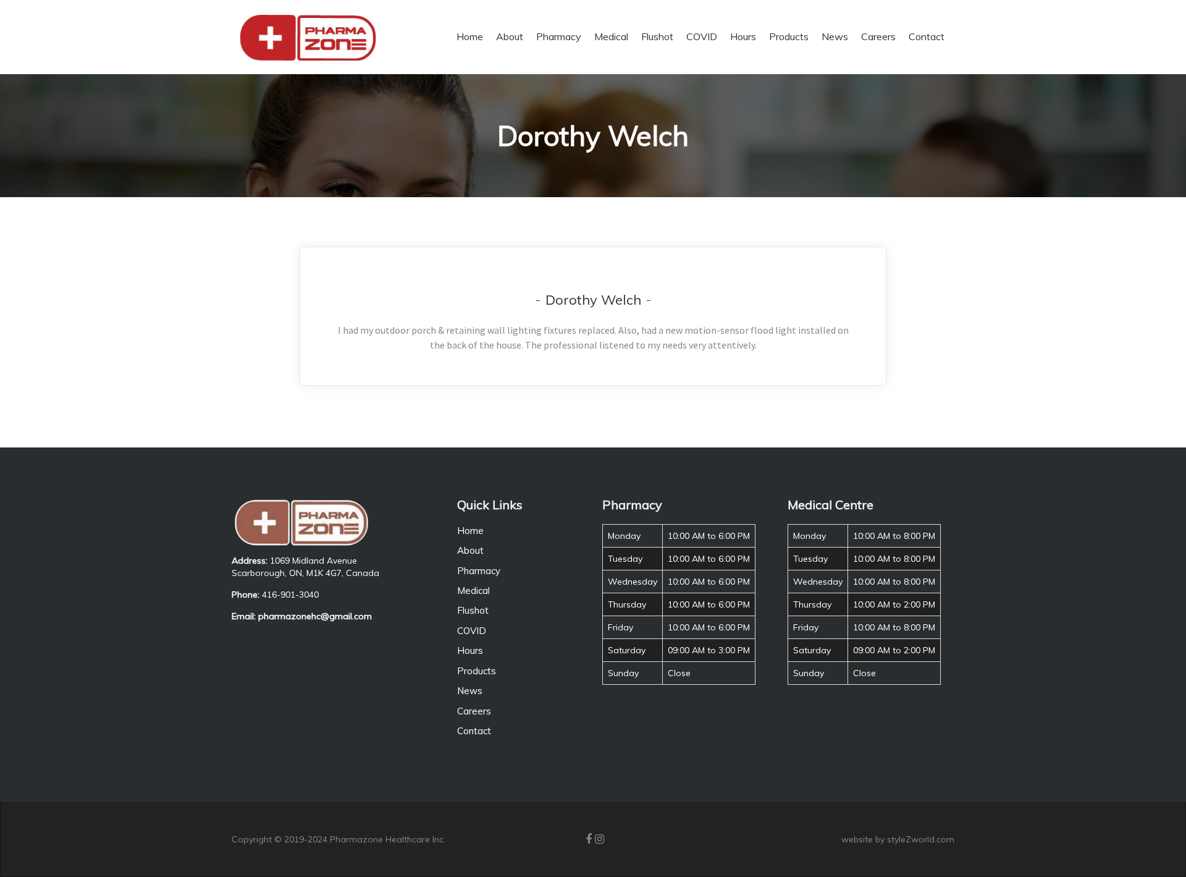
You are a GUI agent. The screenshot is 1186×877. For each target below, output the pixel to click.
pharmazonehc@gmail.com (315, 616)
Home (470, 530)
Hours (470, 650)
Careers (474, 711)
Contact (474, 731)
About (470, 550)
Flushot (473, 610)
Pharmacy (478, 571)
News (469, 691)
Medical (473, 590)
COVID (471, 631)
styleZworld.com (920, 839)
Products (476, 671)
